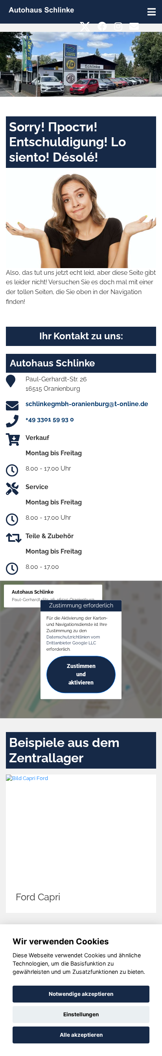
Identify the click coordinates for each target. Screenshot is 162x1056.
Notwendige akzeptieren (81, 994)
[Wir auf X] (85, 26)
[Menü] (151, 12)
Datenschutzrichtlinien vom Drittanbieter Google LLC (73, 640)
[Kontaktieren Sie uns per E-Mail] (134, 26)
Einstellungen (81, 1014)
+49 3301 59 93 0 (50, 419)
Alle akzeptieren (81, 1035)
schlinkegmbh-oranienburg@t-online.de (87, 404)
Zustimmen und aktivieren (81, 674)
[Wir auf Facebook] (102, 26)
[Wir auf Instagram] (118, 26)
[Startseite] (41, 9)
